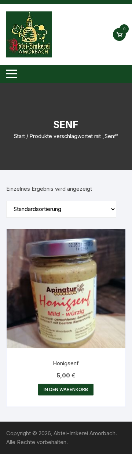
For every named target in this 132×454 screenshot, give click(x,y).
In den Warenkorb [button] (66, 389)
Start (19, 136)
